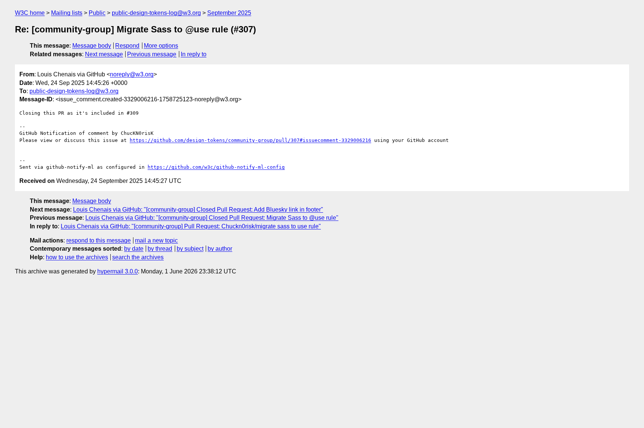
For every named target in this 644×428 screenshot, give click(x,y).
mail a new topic (156, 240)
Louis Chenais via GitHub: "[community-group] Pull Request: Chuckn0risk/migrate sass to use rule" (191, 226)
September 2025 (229, 13)
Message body (91, 45)
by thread (160, 248)
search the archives (138, 257)
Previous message (151, 54)
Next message (104, 54)
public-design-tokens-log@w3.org (156, 13)
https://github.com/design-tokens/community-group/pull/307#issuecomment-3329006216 (250, 140)
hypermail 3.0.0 (117, 271)
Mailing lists (66, 13)
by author (220, 248)
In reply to (193, 54)
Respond (127, 45)
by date (133, 248)
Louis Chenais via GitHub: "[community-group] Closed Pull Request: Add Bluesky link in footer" (198, 209)
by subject (190, 248)
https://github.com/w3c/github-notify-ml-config (216, 167)
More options (161, 45)
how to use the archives (77, 257)
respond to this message (98, 240)
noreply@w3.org (132, 74)
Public (97, 13)
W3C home (30, 13)
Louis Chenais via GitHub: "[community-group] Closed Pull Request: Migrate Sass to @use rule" (211, 218)
